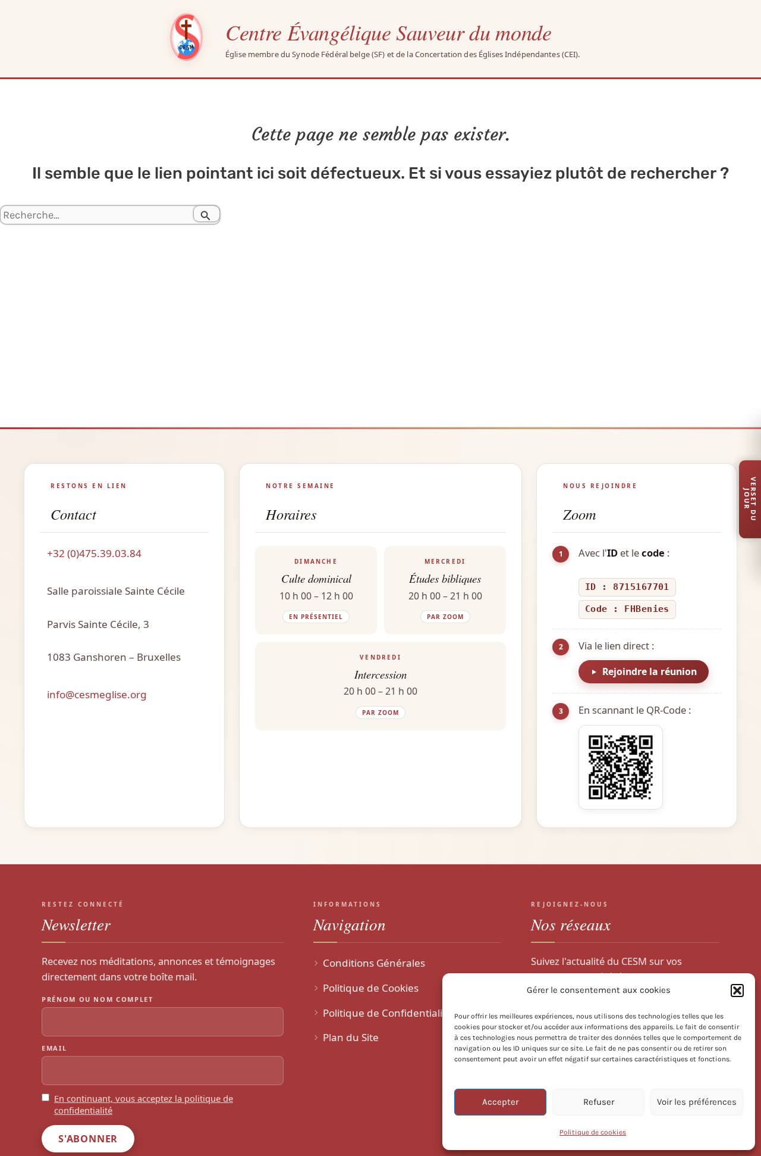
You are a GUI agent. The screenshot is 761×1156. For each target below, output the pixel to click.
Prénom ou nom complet (97, 999)
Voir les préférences (697, 1101)
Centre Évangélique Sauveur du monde (388, 31)
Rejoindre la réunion (649, 671)
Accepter (500, 1101)
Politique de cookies (592, 1132)
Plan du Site (351, 1037)
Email (54, 1047)
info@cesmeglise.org (97, 694)
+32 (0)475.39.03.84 (94, 553)
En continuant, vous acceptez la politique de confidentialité (143, 1104)
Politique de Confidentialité (387, 1013)
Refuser (598, 1101)
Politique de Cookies (371, 988)
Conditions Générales (374, 963)
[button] (737, 990)
